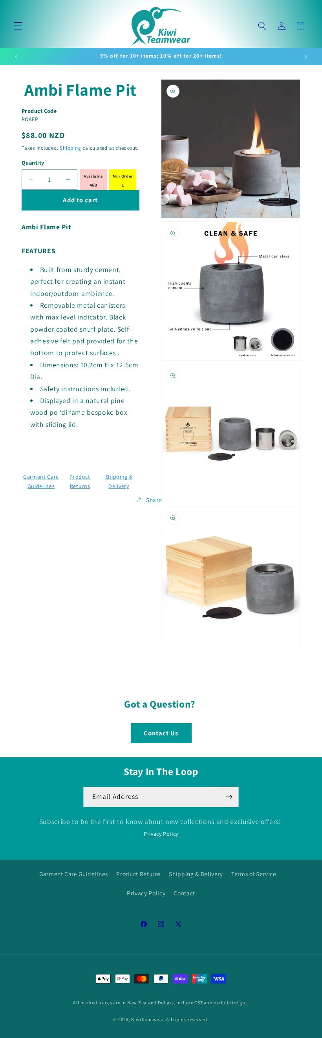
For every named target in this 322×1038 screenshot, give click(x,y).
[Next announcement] (306, 56)
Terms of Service (253, 874)
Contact (184, 893)
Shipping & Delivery (196, 874)
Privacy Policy (161, 833)
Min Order (123, 176)
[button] (18, 25)
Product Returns (138, 874)
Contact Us (161, 733)
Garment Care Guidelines (73, 874)
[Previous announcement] (16, 56)
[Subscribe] (229, 797)
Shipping (70, 148)
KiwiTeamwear (147, 1019)
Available (93, 176)
